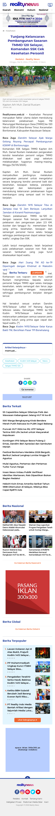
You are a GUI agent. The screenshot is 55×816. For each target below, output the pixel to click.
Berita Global (11, 621)
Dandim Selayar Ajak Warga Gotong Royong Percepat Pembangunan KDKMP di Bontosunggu (27, 142)
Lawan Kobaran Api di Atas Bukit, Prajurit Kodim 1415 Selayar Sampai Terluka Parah (19, 652)
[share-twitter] (25, 383)
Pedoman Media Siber (33, 802)
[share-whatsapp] (30, 383)
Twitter (34, 795)
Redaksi (16, 799)
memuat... (10, 350)
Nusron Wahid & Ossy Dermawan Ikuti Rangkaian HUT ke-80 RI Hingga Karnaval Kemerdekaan (13, 552)
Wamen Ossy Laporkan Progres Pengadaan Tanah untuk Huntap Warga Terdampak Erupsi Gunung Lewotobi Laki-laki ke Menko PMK (40, 527)
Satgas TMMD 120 (12, 366)
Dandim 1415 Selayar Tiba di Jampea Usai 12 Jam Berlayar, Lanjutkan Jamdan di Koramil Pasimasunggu (27, 209)
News (45, 361)
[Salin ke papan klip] (35, 383)
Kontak (25, 799)
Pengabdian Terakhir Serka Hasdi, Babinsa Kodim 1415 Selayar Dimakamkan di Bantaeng (19, 679)
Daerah (7, 10)
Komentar (29, 389)
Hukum (31, 10)
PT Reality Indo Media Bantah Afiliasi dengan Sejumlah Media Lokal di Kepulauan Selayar (20, 707)
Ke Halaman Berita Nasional (26, 563)
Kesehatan (10, 361)
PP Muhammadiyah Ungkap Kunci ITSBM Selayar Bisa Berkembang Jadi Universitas (19, 666)
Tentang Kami (36, 799)
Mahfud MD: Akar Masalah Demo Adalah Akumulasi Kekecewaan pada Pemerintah (14, 527)
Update (38, 273)
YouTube (40, 795)
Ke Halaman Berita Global (26, 629)
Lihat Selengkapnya (27, 720)
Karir (46, 802)
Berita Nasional (13, 506)
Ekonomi (19, 10)
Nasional (43, 10)
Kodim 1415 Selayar (28, 361)
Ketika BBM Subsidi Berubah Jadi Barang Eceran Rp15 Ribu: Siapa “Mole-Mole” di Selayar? (19, 693)
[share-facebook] (20, 383)
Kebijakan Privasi (13, 802)
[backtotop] (27, 778)
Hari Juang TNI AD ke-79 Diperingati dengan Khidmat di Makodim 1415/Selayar (27, 266)
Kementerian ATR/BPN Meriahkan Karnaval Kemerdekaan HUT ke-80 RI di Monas (40, 552)
